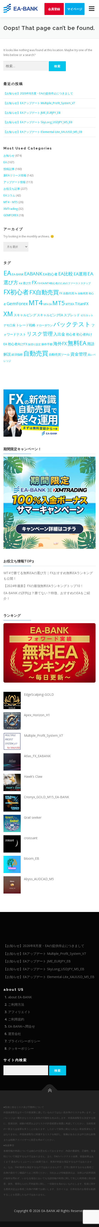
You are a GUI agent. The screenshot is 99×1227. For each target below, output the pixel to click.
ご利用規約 (16, 1019)
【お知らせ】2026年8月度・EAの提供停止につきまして (38, 93)
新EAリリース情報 (14, 175)
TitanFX (82, 303)
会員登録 (54, 9)
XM (8, 314)
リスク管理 (40, 333)
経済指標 (17, 354)
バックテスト (72, 324)
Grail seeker (32, 817)
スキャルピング (25, 315)
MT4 (36, 302)
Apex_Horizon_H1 (37, 715)
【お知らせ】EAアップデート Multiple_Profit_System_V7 (39, 103)
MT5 (58, 303)
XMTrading (10, 209)
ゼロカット (87, 315)
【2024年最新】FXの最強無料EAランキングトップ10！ (43, 586)
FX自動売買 (44, 292)
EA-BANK (17, 274)
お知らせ (9, 156)
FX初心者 (16, 292)
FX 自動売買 (66, 293)
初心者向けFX (17, 344)
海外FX (60, 344)
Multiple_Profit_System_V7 (43, 735)
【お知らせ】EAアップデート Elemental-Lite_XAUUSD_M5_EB (42, 132)
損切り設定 (34, 344)
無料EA (76, 343)
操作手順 (46, 344)
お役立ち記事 (11, 189)
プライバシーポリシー (24, 1041)
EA (5, 162)
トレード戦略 (25, 325)
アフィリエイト (19, 1012)
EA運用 (80, 274)
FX (34, 282)
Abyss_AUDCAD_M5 (39, 879)
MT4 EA (47, 304)
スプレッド (72, 315)
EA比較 (65, 273)
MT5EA (70, 304)
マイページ (74, 9)
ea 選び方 (25, 283)
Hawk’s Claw (33, 776)
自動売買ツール (59, 354)
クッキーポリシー (21, 1048)
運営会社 (14, 1033)
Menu (91, 9)
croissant (31, 838)
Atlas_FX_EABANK (37, 756)
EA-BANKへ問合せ (21, 1026)
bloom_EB (31, 858)
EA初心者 (50, 274)
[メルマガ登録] (31, 412)
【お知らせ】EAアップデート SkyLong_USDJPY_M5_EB (37, 122)
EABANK (33, 273)
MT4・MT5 (10, 202)
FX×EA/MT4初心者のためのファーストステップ (64, 283)
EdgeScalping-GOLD (39, 694)
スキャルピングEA (50, 315)
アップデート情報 (14, 182)
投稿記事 (9, 169)
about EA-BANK (20, 997)
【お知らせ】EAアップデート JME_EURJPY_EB (32, 113)
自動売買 (35, 353)
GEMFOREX (10, 215)
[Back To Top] (49, 1090)
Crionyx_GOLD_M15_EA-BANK (46, 797)
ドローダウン (44, 325)
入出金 (59, 334)
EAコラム (9, 195)
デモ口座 (9, 325)
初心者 (71, 334)
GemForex (17, 303)
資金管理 (78, 354)
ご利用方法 (16, 1004)
